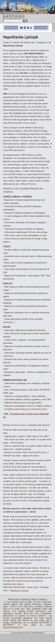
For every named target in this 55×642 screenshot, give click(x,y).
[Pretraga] (25, 21)
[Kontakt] (17, 15)
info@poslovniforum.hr (13, 627)
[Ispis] (22, 15)
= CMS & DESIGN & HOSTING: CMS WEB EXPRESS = (27, 633)
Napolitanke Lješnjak (19, 590)
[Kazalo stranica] (11, 15)
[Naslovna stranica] (6, 15)
